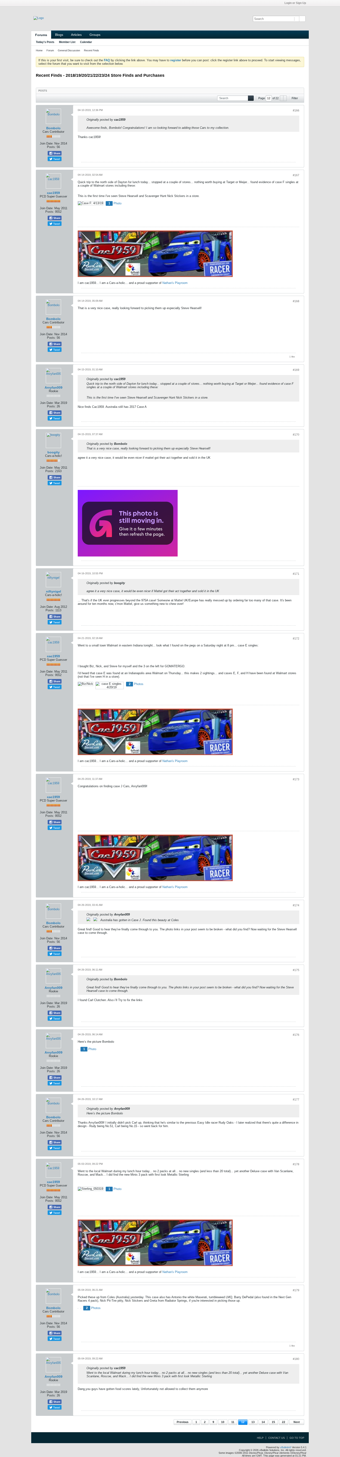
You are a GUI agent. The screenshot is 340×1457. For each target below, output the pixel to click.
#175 (296, 970)
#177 (296, 1099)
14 (263, 1422)
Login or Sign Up (295, 3)
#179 (296, 1290)
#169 (296, 370)
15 (273, 1422)
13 (253, 1422)
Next (297, 1422)
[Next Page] (285, 98)
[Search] (302, 19)
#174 (296, 905)
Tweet (56, 159)
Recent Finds (91, 50)
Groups (95, 35)
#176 (296, 1034)
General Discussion (69, 50)
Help (260, 1437)
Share (56, 153)
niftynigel (53, 591)
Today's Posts (45, 42)
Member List (67, 42)
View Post (128, 119)
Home (39, 50)
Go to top (297, 1437)
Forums (41, 35)
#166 (296, 110)
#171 (296, 573)
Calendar (86, 42)
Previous (183, 1422)
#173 (296, 779)
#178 (296, 1164)
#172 (296, 638)
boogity (53, 452)
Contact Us (276, 1437)
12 (242, 1422)
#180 (296, 1359)
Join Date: (46, 143)
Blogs (59, 35)
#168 (296, 301)
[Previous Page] (281, 98)
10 (222, 1422)
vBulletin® (285, 1447)
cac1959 (53, 193)
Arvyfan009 (53, 387)
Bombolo (53, 128)
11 (232, 1422)
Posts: (51, 147)
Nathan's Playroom (175, 283)
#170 (296, 434)
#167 (296, 175)
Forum (50, 50)
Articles (76, 35)
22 (283, 1422)
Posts (42, 90)
